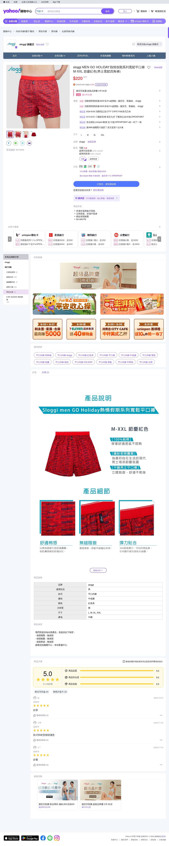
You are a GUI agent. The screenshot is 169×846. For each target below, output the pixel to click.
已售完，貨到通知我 (106, 184)
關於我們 (124, 839)
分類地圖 (162, 839)
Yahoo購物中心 (17, 11)
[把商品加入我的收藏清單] (148, 67)
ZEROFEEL (83, 55)
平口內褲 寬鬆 (149, 355)
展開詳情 (97, 570)
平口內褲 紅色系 (85, 355)
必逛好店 (98, 21)
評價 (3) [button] (45, 372)
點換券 (24, 21)
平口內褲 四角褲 (43, 355)
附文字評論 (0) (41, 691)
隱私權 (153, 839)
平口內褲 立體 (145, 362)
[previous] (10, 239)
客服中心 (114, 839)
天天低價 (73, 21)
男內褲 (54, 31)
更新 (163, 836)
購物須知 (134, 839)
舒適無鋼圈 (105, 55)
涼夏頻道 (86, 21)
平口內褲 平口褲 (107, 355)
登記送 (37, 21)
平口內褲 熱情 (62, 362)
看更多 (121, 21)
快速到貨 (61, 21)
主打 (15, 55)
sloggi (82, 141)
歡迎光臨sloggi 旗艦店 (148, 44)
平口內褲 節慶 (42, 362)
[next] (159, 239)
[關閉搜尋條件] (42, 11)
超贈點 (159, 21)
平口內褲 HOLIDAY (84, 362)
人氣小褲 (151, 55)
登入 (125, 11)
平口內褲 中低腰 (128, 355)
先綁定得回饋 (101, 84)
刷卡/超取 (110, 21)
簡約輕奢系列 (128, 55)
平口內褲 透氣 (105, 362)
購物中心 (7, 31)
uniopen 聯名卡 (141, 21)
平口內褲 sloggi (64, 355)
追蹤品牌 (92, 141)
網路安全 (144, 839)
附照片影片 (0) (60, 691)
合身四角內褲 (68, 31)
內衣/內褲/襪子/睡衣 (25, 31)
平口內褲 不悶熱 (125, 362)
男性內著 (43, 31)
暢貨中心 (49, 21)
